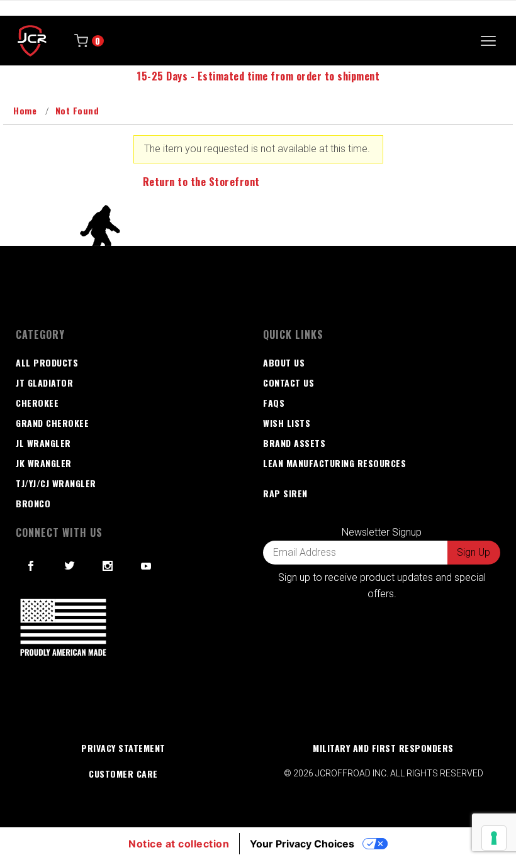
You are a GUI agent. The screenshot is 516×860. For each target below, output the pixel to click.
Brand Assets (294, 442)
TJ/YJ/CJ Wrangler (56, 483)
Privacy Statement (123, 747)
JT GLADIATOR (44, 382)
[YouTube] (146, 566)
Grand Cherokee (52, 422)
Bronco (33, 503)
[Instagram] (108, 566)
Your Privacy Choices (302, 843)
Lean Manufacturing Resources (334, 463)
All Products (47, 362)
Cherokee (37, 402)
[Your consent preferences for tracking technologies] (494, 838)
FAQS (273, 402)
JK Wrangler (44, 463)
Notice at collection (178, 843)
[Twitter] (70, 566)
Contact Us (288, 382)
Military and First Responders (383, 747)
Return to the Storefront (201, 181)
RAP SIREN (285, 493)
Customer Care (123, 773)
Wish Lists (286, 422)
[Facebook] (31, 566)
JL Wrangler (43, 442)
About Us (284, 362)
